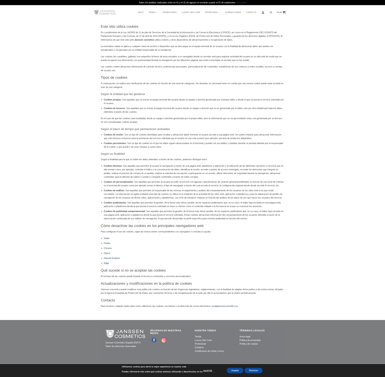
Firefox (107, 243)
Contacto (251, 12)
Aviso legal (245, 336)
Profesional (200, 343)
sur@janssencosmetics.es (225, 306)
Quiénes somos (233, 12)
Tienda (152, 12)
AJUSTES (207, 370)
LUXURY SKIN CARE (191, 12)
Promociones (170, 12)
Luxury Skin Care (203, 340)
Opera (107, 253)
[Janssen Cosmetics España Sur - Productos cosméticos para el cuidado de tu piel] (112, 12)
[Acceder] (263, 12)
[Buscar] (270, 12)
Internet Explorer (112, 258)
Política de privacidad (250, 340)
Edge (106, 263)
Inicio (140, 12)
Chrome (108, 248)
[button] (281, 12)
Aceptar (235, 370)
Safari (106, 238)
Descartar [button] (241, 2)
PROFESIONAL (211, 12)
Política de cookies (249, 343)
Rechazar (253, 370)
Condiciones (201, 351)
